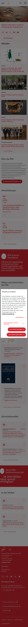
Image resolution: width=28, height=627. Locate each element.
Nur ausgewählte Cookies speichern (11, 323)
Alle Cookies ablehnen (15, 329)
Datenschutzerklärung (8, 314)
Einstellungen (20, 317)
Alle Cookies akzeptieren (15, 334)
